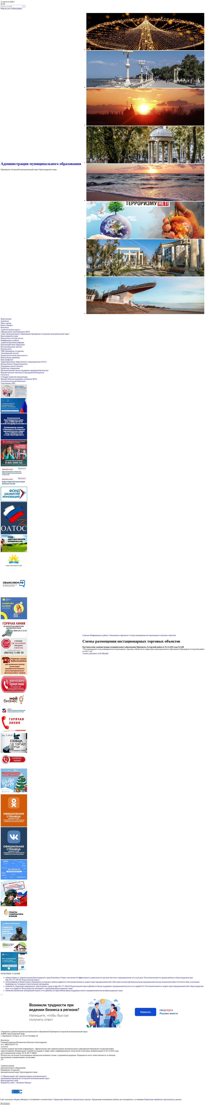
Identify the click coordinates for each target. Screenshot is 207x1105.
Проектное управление (10, 368)
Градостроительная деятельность (14, 355)
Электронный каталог (10, 353)
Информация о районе (10, 340)
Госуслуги (5, 375)
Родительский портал (22, 980)
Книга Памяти (7, 325)
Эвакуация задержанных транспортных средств (30, 986)
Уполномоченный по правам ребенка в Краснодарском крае (162, 978)
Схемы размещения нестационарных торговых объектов (152, 635)
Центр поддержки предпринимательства (110, 986)
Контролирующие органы (11, 347)
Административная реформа (12, 342)
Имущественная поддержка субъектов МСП (19, 379)
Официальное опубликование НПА (15, 332)
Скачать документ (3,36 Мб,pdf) (95, 653)
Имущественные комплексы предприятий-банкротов (22, 373)
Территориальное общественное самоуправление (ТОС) (23, 362)
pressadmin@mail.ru (16, 1047)
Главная (85, 635)
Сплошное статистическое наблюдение (27, 984)
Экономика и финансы (119, 635)
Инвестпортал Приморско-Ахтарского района (32, 982)
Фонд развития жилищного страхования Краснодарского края (41, 988)
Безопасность (6, 349)
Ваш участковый (185, 982)
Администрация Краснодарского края (28, 978)
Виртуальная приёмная (10, 358)
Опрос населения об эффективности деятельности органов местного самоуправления (91, 978)
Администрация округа (10, 330)
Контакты (5, 327)
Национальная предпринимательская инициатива (144, 982)
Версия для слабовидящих (11, 9)
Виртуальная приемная (6, 320)
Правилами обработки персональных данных (72, 1099)
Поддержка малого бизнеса (12, 366)
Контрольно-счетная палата (12, 338)
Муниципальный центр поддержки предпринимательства (24, 370)
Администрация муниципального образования (41, 164)
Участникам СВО (8, 383)
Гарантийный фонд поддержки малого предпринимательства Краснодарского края (81, 991)
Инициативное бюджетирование (14, 364)
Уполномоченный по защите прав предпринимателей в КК (87, 982)
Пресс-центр (6, 323)
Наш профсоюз (7, 360)
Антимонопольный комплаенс (13, 381)
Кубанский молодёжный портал (23, 991)
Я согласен (5, 1104)
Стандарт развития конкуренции (14, 377)
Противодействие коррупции (13, 345)
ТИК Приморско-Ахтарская (12, 351)
